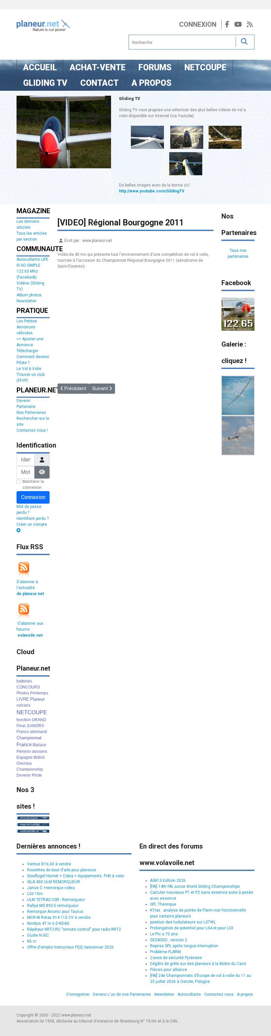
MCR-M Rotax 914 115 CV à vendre (59, 917)
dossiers (39, 751)
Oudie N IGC (38, 935)
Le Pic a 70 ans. (164, 934)
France (24, 744)
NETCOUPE (32, 712)
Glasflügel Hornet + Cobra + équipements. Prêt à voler (75, 876)
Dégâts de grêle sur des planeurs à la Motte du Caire (198, 963)
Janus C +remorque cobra (51, 888)
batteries (24, 681)
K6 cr (31, 941)
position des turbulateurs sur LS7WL (183, 922)
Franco (23, 731)
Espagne (25, 757)
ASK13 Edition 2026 (168, 880)
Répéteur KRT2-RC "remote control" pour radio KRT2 (74, 929)
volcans (23, 705)
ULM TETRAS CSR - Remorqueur (56, 899)
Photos (23, 693)
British (39, 757)
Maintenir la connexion (33, 484)
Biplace (39, 745)
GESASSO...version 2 (168, 940)
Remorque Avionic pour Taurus (55, 911)
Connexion (197, 24)
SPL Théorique (163, 904)
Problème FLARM (165, 952)
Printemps (39, 693)
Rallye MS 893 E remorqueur (53, 905)
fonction (24, 720)
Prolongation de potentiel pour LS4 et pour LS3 (191, 928)
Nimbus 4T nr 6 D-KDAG (48, 923)
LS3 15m (35, 893)
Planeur (37, 699)
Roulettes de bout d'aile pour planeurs (61, 870)
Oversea (24, 763)
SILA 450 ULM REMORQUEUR (53, 882)
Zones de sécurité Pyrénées (176, 957)
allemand (38, 731)
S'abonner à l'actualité (30, 588)
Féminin (24, 751)
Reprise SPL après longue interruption (184, 946)
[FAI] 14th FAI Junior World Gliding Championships (195, 886)
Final (21, 725)
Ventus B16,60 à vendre (49, 864)
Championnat (29, 737)
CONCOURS (28, 687)
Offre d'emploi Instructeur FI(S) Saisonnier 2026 (70, 947)
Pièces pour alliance (168, 969)
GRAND (39, 720)
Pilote (37, 775)
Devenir (24, 775)
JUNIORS (35, 725)
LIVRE (23, 699)
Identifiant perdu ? (33, 518)
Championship (30, 769)
